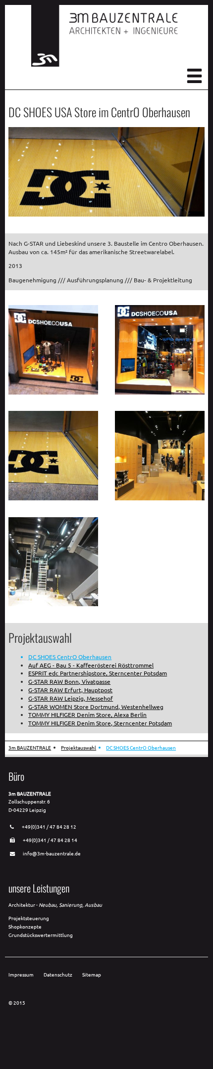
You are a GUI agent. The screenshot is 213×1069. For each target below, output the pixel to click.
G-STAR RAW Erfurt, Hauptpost (70, 690)
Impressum (21, 974)
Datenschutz (58, 974)
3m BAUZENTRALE (29, 747)
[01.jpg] (53, 392)
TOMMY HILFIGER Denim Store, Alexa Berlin (87, 714)
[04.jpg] (160, 498)
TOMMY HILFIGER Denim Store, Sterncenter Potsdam (100, 723)
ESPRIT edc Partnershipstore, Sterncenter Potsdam (97, 673)
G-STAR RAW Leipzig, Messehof (70, 698)
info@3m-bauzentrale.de (52, 853)
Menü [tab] (194, 76)
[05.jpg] (53, 604)
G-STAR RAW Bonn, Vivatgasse (69, 681)
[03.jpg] (53, 498)
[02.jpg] (160, 392)
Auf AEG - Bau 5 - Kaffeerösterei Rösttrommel (91, 665)
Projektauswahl (78, 747)
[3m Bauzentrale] (105, 64)
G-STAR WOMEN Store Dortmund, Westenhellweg (95, 707)
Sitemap (91, 974)
